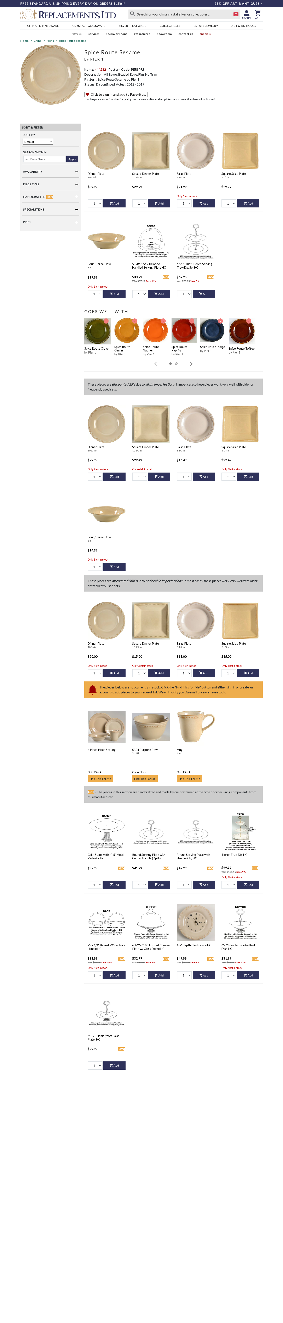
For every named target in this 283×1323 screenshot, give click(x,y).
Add (116, 203)
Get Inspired (142, 34)
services (93, 34)
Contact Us (185, 34)
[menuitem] (42, 26)
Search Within (35, 152)
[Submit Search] (132, 14)
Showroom (164, 34)
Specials (205, 34)
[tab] (170, 363)
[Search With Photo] (236, 14)
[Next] (191, 364)
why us (77, 34)
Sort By (29, 135)
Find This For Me (100, 778)
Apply (72, 159)
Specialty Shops (116, 34)
